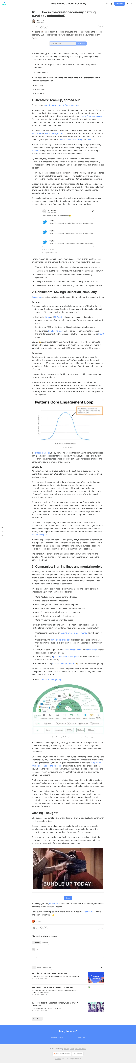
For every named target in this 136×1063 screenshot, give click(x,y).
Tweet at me (87, 912)
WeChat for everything (51, 679)
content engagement (71, 650)
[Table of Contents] (2, 531)
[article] (68, 977)
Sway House (37, 133)
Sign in (129, 4)
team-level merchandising (71, 139)
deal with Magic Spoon (55, 133)
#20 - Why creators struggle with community (52, 987)
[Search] (107, 4)
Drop (47, 317)
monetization (91, 650)
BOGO (101, 334)
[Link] (29, 100)
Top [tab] (34, 968)
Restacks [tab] (45, 943)
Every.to (35, 151)
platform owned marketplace (66, 657)
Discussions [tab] (47, 968)
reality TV (91, 139)
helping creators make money (74, 633)
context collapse (39, 535)
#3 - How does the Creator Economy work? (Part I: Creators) (55, 1004)
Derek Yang (40, 20)
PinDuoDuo (59, 317)
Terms (72, 1049)
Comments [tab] (36, 943)
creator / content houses (91, 116)
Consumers (37, 297)
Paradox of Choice (42, 453)
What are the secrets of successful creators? (47, 1008)
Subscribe (119, 4)
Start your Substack (63, 1054)
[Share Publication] (111, 4)
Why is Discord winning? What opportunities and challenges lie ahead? (56, 976)
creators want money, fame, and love (61, 105)
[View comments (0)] (41, 27)
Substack (58, 1059)
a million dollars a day (60, 640)
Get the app (78, 1054)
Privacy (66, 1049)
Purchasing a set (55, 331)
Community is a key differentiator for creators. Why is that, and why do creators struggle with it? (56, 991)
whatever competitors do (63, 663)
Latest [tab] (39, 968)
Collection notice (80, 1049)
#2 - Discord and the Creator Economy (49, 973)
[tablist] (40, 943)
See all (35, 1019)
